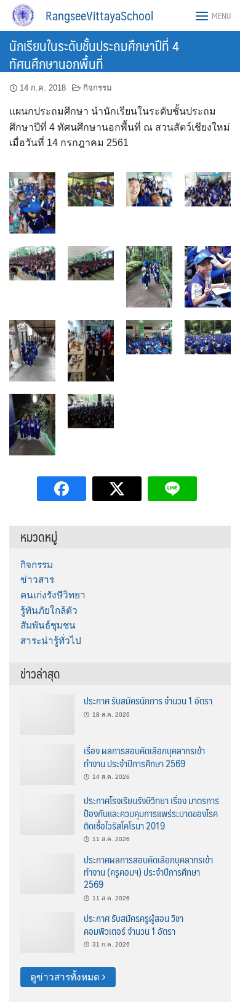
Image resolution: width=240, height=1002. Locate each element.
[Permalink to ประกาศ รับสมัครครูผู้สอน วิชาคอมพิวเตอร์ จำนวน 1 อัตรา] (47, 931)
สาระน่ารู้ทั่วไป (50, 640)
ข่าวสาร (37, 579)
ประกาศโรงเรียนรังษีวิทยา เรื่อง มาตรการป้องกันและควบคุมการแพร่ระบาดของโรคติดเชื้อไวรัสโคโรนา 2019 (151, 813)
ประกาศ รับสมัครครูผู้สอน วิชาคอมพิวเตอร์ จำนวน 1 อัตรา (133, 924)
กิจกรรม (97, 87)
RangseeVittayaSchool (99, 15)
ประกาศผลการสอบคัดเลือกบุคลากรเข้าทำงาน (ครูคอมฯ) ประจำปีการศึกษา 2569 (148, 872)
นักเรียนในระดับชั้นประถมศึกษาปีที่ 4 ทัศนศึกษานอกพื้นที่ (94, 54)
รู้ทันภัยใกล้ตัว (49, 610)
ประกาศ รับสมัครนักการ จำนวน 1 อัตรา (148, 700)
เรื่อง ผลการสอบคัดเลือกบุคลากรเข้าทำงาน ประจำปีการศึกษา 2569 (144, 756)
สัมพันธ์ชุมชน (48, 625)
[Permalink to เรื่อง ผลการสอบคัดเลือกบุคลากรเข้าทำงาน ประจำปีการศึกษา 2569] (47, 764)
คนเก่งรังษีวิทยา (53, 595)
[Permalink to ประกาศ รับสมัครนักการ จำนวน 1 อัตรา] (47, 714)
